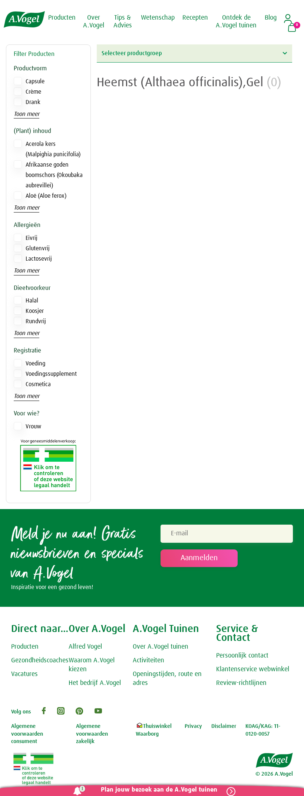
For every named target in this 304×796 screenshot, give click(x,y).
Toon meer (26, 114)
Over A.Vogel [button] (93, 21)
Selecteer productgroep (132, 53)
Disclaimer (223, 726)
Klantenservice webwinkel (252, 669)
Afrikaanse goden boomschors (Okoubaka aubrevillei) (54, 175)
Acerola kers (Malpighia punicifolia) (53, 149)
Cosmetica (38, 384)
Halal (32, 301)
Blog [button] (271, 17)
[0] (292, 28)
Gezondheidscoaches (40, 660)
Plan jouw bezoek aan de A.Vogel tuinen (159, 790)
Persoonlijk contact (242, 655)
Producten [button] (62, 17)
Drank (33, 102)
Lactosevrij (39, 259)
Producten (25, 646)
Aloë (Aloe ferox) (46, 196)
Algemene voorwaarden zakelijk (92, 733)
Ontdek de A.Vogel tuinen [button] (236, 21)
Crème (33, 92)
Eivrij (31, 238)
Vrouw (33, 426)
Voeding (35, 364)
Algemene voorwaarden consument (27, 733)
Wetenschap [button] (158, 17)
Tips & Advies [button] (122, 21)
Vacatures (24, 674)
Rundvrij (36, 321)
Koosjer (35, 311)
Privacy (193, 726)
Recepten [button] (195, 17)
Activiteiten (148, 660)
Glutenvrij (38, 248)
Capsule (35, 81)
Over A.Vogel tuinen (160, 646)
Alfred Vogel (85, 646)
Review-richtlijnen (241, 683)
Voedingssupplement (51, 374)
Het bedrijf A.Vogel (95, 683)
